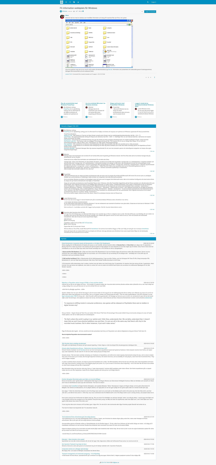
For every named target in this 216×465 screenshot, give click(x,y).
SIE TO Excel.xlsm (87, 222)
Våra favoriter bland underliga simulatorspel (74, 343)
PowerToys (67, 109)
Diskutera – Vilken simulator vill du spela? (73, 439)
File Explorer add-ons (70, 141)
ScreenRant (74, 386)
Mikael (67, 15)
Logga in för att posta (150, 11)
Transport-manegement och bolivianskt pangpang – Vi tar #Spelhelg (81, 453)
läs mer (152, 151)
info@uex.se (115, 462)
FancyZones (67, 139)
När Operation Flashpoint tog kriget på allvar (74, 444)
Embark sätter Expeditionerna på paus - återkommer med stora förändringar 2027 (84, 348)
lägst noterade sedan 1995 (69, 296)
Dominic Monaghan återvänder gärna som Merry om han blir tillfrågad (81, 379)
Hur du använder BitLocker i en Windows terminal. (95, 104)
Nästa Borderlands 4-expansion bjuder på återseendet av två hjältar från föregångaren (86, 243)
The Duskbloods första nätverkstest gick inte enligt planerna (78, 416)
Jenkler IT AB (68, 74)
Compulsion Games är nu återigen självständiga (75, 449)
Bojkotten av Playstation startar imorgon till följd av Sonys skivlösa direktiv (82, 282)
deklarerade (148, 297)
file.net (110, 69)
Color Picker (67, 136)
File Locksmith (68, 144)
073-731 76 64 (105, 462)
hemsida (82, 350)
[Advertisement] (108, 96)
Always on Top (68, 135)
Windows (64, 11)
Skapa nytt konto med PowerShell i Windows (117, 104)
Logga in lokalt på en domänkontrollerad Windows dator (144, 104)
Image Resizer (68, 145)
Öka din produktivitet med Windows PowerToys (69, 104)
